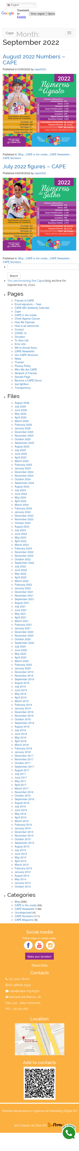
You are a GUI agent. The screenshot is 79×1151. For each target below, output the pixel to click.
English (14, 5)
